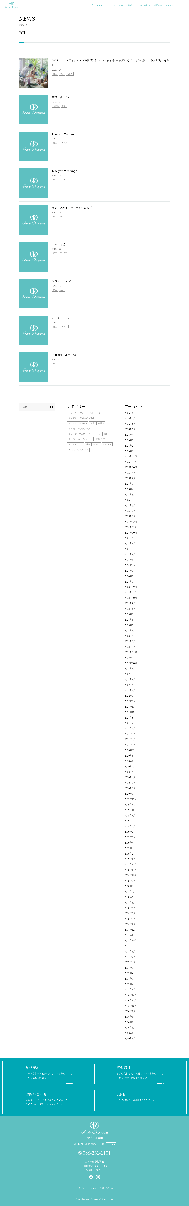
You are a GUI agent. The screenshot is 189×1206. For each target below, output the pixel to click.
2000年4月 (130, 1038)
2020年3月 (130, 782)
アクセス (169, 5)
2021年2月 (130, 744)
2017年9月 (130, 946)
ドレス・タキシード (78, 423)
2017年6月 (130, 962)
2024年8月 (130, 543)
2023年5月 (130, 625)
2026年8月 (130, 413)
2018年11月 (130, 870)
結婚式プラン (102, 439)
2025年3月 (130, 505)
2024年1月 (130, 581)
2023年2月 (130, 641)
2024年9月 (130, 538)
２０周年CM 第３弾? (64, 355)
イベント (63, 326)
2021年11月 (130, 706)
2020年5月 (130, 772)
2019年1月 (130, 859)
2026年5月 (130, 429)
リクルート (102, 412)
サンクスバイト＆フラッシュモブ (72, 207)
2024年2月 (130, 576)
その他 (56, 106)
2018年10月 (130, 875)
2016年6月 (130, 1027)
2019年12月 (130, 799)
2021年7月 (130, 723)
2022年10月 (130, 663)
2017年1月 (130, 989)
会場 (91, 412)
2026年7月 (130, 418)
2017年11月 (130, 935)
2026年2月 (130, 445)
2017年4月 (130, 973)
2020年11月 (130, 750)
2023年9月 (130, 603)
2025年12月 (130, 456)
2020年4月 (130, 777)
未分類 (72, 439)
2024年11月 (130, 527)
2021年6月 (130, 728)
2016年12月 (130, 995)
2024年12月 (130, 521)
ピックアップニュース (88, 428)
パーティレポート (143, 5)
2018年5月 (130, 902)
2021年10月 (130, 712)
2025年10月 (130, 467)
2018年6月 (130, 897)
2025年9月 (130, 472)
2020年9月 (130, 755)
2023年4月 (130, 630)
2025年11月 (130, 462)
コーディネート (85, 439)
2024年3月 (130, 570)
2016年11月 (130, 1000)
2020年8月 (130, 761)
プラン (112, 5)
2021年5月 (130, 734)
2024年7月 (130, 549)
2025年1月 (130, 516)
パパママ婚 (58, 244)
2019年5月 (130, 837)
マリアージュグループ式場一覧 (92, 1188)
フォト (83, 412)
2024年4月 (130, 565)
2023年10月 (130, 598)
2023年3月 (130, 636)
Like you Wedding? (64, 134)
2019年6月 (130, 831)
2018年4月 (130, 907)
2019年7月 (130, 826)
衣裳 (121, 5)
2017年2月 (130, 984)
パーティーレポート (64, 318)
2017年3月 (130, 978)
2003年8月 (130, 1033)
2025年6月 (130, 489)
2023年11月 (130, 592)
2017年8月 (130, 951)
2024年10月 (130, 532)
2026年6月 (130, 424)
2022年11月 (130, 657)
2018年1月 (130, 924)
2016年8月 (130, 1016)
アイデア (63, 253)
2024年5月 (130, 559)
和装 (106, 433)
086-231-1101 (97, 1152)
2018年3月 (130, 913)
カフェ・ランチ (76, 444)
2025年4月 (130, 500)
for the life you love (78, 449)
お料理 (129, 5)
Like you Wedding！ (65, 171)
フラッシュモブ (61, 281)
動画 (55, 73)
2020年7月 (130, 766)
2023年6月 (130, 619)
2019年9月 (130, 815)
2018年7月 (130, 891)
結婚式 (69, 73)
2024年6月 (130, 554)
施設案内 (158, 5)
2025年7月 (130, 483)
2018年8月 (130, 886)
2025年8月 (130, 478)
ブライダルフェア (98, 5)
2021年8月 (130, 717)
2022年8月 (130, 668)
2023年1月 (130, 646)
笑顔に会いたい (61, 97)
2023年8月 (130, 608)
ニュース (63, 142)
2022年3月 (130, 695)
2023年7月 (130, 614)
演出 (62, 73)
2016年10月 (130, 1005)
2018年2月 (130, 918)
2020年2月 (130, 788)
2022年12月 (130, 652)
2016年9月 (130, 1011)
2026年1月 (130, 451)
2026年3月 (130, 440)
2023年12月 (130, 587)
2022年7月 (130, 674)
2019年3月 (130, 848)
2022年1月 (130, 701)
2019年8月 (130, 821)
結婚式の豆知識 (87, 418)
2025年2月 (130, 510)
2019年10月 (130, 810)
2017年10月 (130, 940)
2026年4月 (130, 434)
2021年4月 (130, 739)
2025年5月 (130, 494)
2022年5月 (130, 685)
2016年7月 (130, 1022)
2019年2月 (130, 853)
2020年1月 (130, 793)
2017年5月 (130, 967)
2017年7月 (130, 957)
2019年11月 (130, 804)
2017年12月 (130, 929)
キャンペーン (94, 433)
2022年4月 (130, 690)
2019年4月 (130, 842)
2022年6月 (130, 679)
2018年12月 (130, 864)
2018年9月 (130, 880)
